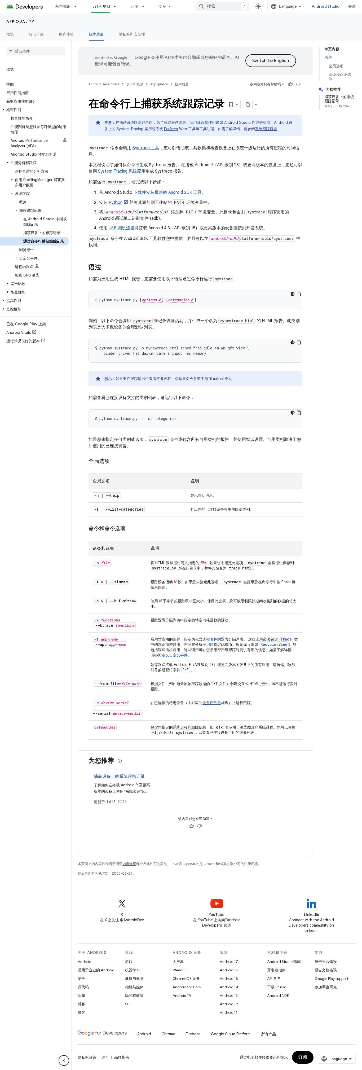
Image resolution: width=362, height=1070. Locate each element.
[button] (34, 110)
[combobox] (222, 6)
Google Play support (331, 978)
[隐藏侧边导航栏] (64, 1060)
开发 (134, 6)
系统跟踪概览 (266, 128)
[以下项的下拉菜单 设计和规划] (117, 6)
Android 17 (229, 961)
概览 (10, 34)
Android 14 (229, 987)
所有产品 (268, 1034)
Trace (286, 639)
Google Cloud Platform (230, 1034)
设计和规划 (100, 6)
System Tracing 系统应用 (121, 171)
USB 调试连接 (122, 228)
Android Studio (326, 6)
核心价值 (36, 34)
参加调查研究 (326, 987)
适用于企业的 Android (96, 970)
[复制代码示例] (299, 294)
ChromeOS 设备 (186, 978)
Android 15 (229, 978)
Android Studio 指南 (284, 961)
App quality (20, 21)
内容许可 (129, 864)
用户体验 (66, 34)
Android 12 (229, 1004)
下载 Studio (276, 987)
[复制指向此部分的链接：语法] (106, 268)
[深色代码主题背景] (292, 294)
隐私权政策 (134, 995)
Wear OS (180, 970)
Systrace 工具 (146, 148)
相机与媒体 (134, 987)
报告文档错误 (326, 970)
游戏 (129, 961)
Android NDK (278, 995)
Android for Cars (187, 987)
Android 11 (228, 1012)
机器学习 (132, 970)
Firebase (193, 1034)
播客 (81, 1012)
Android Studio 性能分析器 (247, 122)
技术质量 (96, 34)
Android (84, 961)
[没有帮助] (298, 84)
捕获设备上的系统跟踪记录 (119, 776)
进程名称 (209, 639)
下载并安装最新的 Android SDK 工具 (167, 192)
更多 (163, 6)
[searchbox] (35, 51)
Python (115, 202)
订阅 (302, 1057)
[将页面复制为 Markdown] (248, 104)
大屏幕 (178, 961)
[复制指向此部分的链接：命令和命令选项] (131, 529)
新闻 (81, 995)
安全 (81, 978)
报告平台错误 (326, 961)
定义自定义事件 (175, 655)
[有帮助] (290, 84)
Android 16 (229, 970)
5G (127, 1004)
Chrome (168, 1034)
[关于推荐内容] (120, 760)
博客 (81, 1004)
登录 (352, 6)
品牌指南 (121, 1057)
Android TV (182, 995)
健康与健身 (134, 978)
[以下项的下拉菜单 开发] (145, 6)
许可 (105, 1057)
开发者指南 (276, 970)
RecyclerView (274, 644)
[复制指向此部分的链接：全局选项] (115, 461)
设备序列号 (211, 702)
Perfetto (171, 128)
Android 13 (229, 995)
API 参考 (274, 978)
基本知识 (62, 6)
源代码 (83, 987)
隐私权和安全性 (132, 34)
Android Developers (104, 84)
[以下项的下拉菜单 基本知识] (77, 6)
